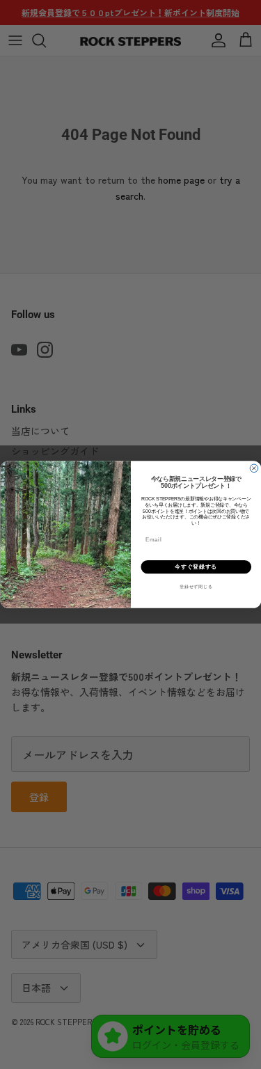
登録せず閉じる (196, 587)
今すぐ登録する (196, 566)
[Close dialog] (254, 468)
